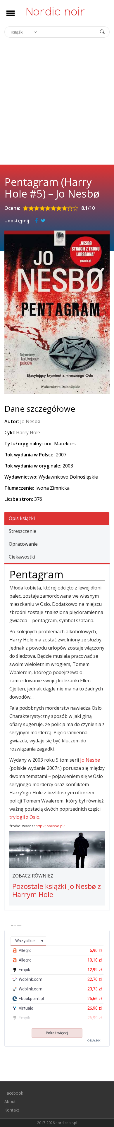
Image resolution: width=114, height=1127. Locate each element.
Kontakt (11, 1110)
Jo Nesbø (30, 421)
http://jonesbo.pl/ (50, 826)
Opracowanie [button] (23, 544)
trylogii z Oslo (24, 817)
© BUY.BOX (94, 1040)
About (10, 1101)
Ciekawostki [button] (22, 557)
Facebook (13, 1093)
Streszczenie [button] (22, 531)
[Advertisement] (57, 105)
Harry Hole (28, 432)
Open (16, 17)
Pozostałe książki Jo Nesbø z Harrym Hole (56, 890)
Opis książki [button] (22, 518)
